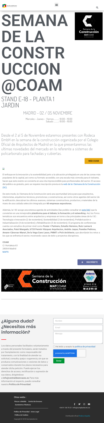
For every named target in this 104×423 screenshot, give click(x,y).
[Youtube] (89, 404)
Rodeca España (84, 416)
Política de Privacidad (21, 412)
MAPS (5, 252)
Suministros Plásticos (23, 405)
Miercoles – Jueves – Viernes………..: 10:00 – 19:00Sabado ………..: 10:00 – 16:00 (49, 120)
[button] (56, 5)
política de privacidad (85, 346)
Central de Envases (35, 401)
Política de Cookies (21, 415)
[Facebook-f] (75, 404)
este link (86, 210)
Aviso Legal (35, 412)
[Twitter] (79, 404)
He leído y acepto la (75, 346)
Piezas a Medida (20, 401)
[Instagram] (84, 404)
